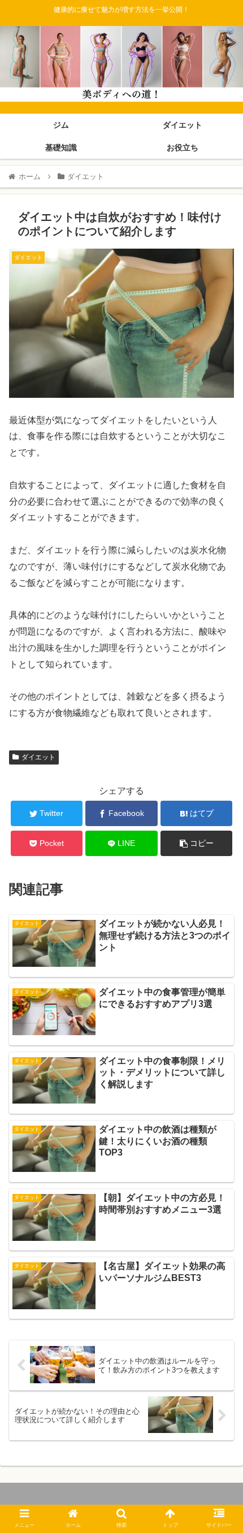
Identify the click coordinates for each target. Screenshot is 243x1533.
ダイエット (38, 757)
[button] (219, 1138)
